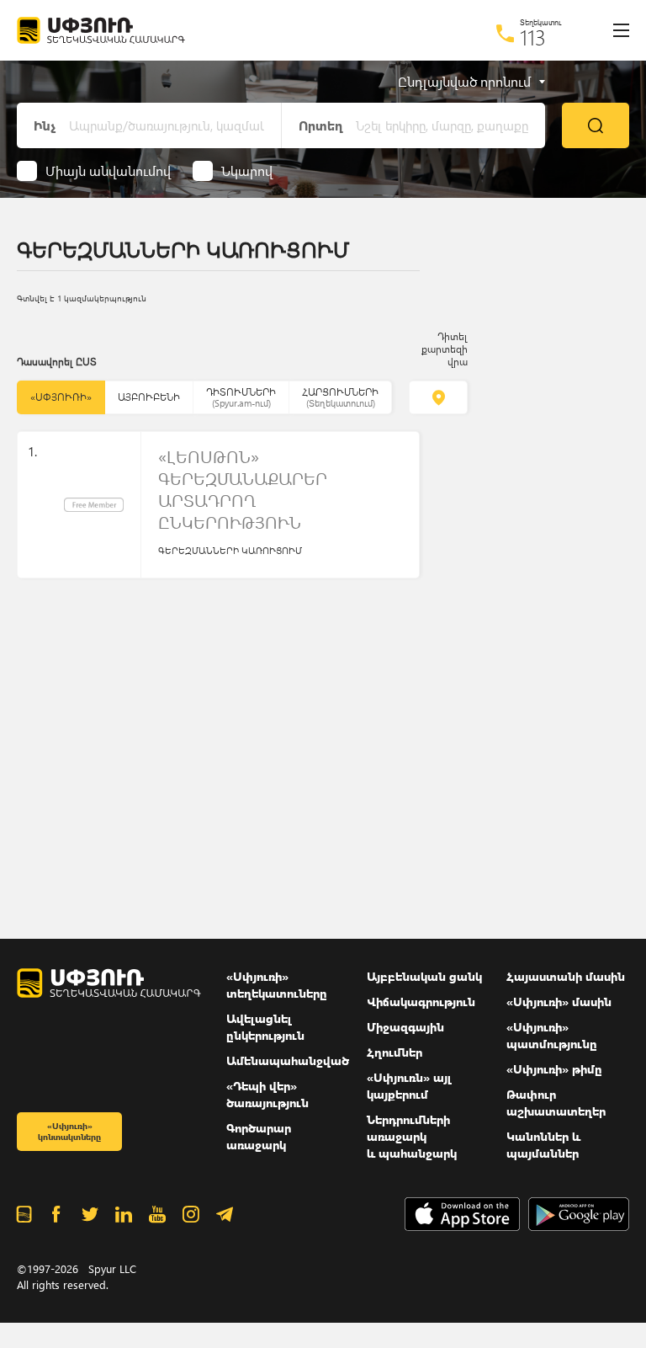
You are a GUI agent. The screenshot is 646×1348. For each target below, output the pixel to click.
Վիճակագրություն (421, 1002)
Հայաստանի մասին (565, 976)
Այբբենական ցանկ (424, 976)
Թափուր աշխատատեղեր (556, 1102)
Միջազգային (405, 1027)
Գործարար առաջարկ (258, 1136)
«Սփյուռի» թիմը (554, 1069)
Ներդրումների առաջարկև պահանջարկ (412, 1136)
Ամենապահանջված (287, 1060)
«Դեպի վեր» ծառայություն (267, 1094)
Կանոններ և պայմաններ (543, 1144)
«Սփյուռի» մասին (559, 1002)
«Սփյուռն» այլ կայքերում (409, 1085)
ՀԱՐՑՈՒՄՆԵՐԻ (340, 397)
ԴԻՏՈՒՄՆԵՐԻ (241, 397)
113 (533, 37)
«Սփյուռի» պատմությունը (551, 1035)
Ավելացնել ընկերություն (265, 1026)
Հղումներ (394, 1052)
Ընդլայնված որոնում (464, 81)
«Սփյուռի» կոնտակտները (69, 1131)
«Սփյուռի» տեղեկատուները (276, 984)
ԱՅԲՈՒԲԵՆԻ (149, 397)
